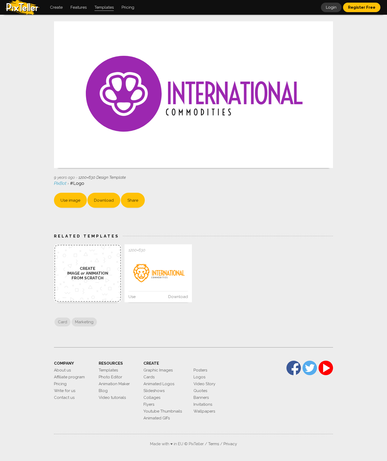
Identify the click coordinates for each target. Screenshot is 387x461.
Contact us (64, 397)
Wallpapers (204, 411)
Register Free (361, 7)
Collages (151, 397)
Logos (199, 377)
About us (62, 370)
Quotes (200, 390)
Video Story (204, 383)
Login (331, 7)
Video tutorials (112, 397)
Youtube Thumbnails (162, 411)
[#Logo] (158, 273)
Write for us (64, 390)
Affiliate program (69, 377)
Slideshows (154, 390)
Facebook (293, 368)
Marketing (84, 322)
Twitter (309, 368)
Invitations (203, 404)
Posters (200, 370)
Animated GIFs (156, 418)
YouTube (326, 368)
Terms (213, 444)
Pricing (60, 383)
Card (62, 322)
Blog (103, 390)
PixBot (60, 183)
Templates (108, 370)
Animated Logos (158, 383)
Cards (149, 377)
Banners (201, 397)
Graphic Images (158, 370)
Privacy (230, 444)
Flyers (148, 404)
